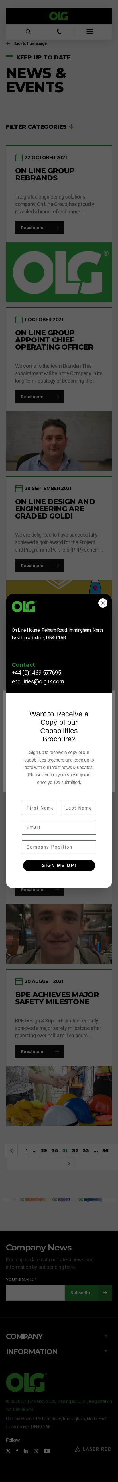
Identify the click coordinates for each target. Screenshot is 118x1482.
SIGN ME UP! (59, 865)
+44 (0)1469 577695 (36, 672)
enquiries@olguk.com (38, 681)
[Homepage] (59, 608)
